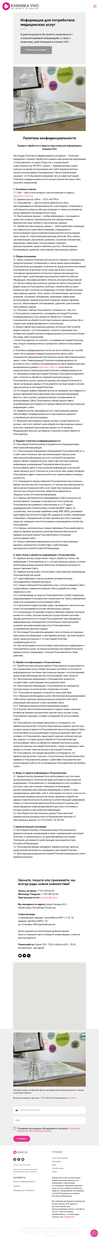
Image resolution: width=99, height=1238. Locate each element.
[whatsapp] (20, 955)
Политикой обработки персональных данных (48, 1129)
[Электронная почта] (22, 1159)
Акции (54, 1165)
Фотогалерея (56, 1161)
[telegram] (24, 955)
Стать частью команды (59, 1158)
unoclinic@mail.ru (48, 897)
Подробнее (69, 1217)
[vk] (29, 955)
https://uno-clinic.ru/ (23, 196)
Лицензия (16, 1186)
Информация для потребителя (23, 1190)
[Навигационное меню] (95, 6)
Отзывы (54, 1172)
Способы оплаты (58, 1168)
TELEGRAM (71, 1098)
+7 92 (39, 891)
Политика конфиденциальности (24, 1181)
